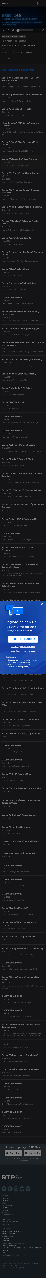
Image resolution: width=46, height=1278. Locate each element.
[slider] (25, 1275)
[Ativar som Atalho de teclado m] (13, 1275)
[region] (23, 639)
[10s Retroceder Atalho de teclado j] (8, 1275)
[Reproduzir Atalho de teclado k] (3, 1275)
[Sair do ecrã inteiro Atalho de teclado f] (42, 1275)
